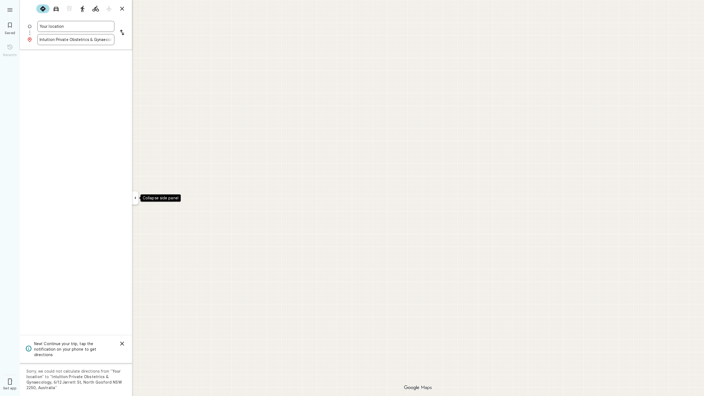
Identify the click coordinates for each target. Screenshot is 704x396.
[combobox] (76, 26)
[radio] (43, 8)
